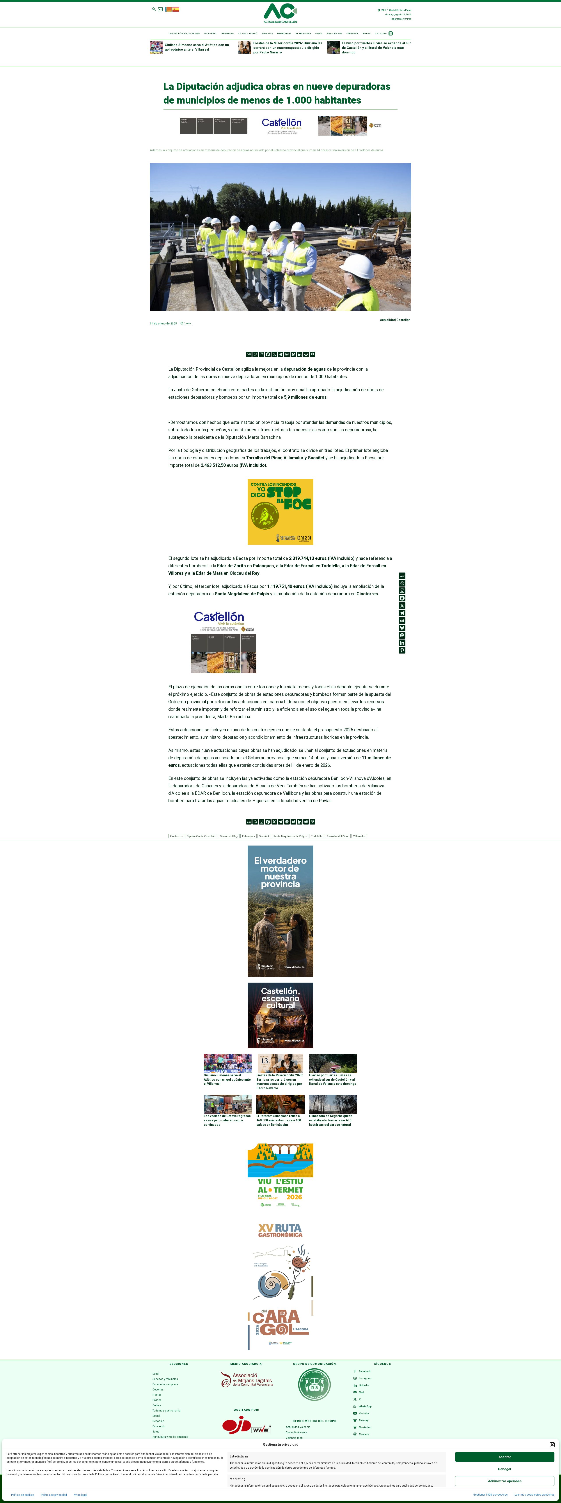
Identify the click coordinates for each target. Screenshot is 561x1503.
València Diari (294, 1438)
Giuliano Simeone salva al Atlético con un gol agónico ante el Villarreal (227, 1079)
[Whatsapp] (255, 354)
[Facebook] (268, 354)
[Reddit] (306, 354)
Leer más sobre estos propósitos (534, 1494)
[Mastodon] (287, 354)
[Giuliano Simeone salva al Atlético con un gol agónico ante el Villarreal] (156, 47)
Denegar (504, 1469)
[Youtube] (355, 1413)
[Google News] (249, 354)
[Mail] (355, 1392)
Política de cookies (22, 1494)
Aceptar (505, 1457)
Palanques (248, 836)
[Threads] (355, 1434)
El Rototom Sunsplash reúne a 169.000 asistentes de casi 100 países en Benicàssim (278, 1120)
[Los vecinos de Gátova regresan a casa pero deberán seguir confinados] (228, 1104)
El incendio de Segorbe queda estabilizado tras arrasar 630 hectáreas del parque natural (330, 1120)
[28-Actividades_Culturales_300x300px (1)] (280, 1047)
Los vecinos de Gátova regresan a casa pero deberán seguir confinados (227, 1120)
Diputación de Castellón (201, 836)
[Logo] (280, 13)
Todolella (316, 836)
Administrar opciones (505, 1481)
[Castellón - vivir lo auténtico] (275, 134)
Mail (361, 1392)
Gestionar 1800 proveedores (490, 1494)
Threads (364, 1434)
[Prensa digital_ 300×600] (280, 1284)
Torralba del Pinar (338, 836)
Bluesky (363, 1420)
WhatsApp (365, 1406)
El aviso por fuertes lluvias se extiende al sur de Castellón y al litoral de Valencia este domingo (376, 47)
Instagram (365, 1378)
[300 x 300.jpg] (223, 671)
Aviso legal (80, 1494)
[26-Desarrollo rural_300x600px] (280, 976)
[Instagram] (261, 354)
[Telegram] (280, 354)
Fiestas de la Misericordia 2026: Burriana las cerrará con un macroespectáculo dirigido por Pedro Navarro (287, 47)
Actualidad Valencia (298, 1427)
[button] (552, 1445)
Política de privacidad (54, 1494)
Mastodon (365, 1427)
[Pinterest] (312, 354)
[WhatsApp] (355, 1406)
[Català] (168, 9)
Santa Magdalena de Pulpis (290, 836)
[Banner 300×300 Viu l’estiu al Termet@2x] (280, 1176)
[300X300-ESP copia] (280, 543)
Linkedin (364, 1385)
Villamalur (359, 836)
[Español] (176, 9)
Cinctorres (176, 836)
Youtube (364, 1413)
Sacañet (264, 836)
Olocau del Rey (229, 836)
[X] (274, 354)
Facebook (365, 1371)
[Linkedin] (299, 354)
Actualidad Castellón (395, 320)
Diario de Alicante (296, 1432)
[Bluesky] (293, 354)
